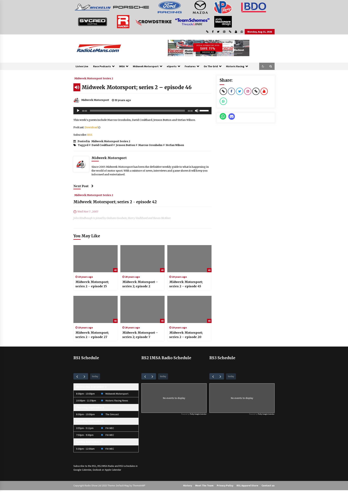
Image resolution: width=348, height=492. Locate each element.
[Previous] (77, 376)
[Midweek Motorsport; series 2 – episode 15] (95, 258)
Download (91, 127)
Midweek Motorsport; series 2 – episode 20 (186, 335)
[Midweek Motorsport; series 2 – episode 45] (189, 258)
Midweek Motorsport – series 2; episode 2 (140, 284)
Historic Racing (235, 66)
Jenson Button (125, 145)
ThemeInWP (139, 485)
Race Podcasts (102, 66)
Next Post (81, 186)
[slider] (205, 110)
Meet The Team (204, 485)
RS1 (94, 466)
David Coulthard (102, 145)
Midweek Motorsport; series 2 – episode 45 (186, 284)
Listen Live (82, 66)
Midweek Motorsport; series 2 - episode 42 (115, 201)
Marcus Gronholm (150, 145)
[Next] (84, 376)
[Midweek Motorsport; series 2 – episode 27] (95, 309)
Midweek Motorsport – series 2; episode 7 (140, 335)
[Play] (78, 110)
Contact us (268, 485)
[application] (142, 110)
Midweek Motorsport (146, 66)
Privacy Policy (225, 485)
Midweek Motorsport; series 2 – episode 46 (137, 87)
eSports (172, 66)
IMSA (122, 66)
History (187, 485)
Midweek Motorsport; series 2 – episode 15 (92, 284)
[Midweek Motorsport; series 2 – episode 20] (189, 309)
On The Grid (211, 66)
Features (190, 66)
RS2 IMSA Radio (106, 466)
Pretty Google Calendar (198, 414)
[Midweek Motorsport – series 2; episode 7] (142, 309)
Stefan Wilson (175, 145)
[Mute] (196, 110)
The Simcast (112, 414)
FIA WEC (109, 428)
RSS (89, 134)
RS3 (121, 466)
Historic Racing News (116, 400)
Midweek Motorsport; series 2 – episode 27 (92, 335)
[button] (263, 66)
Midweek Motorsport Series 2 (93, 78)
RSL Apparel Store (247, 485)
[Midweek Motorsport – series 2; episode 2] (142, 258)
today (95, 376)
